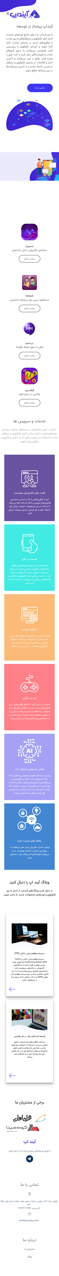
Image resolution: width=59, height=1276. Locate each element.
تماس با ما (40, 88)
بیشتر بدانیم (29, 259)
